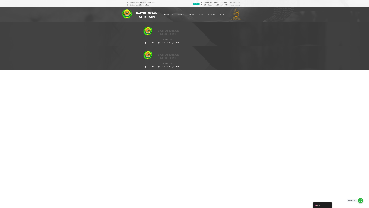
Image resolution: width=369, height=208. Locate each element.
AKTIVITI (201, 14)
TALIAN (221, 14)
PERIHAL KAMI (168, 14)
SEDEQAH (180, 14)
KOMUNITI (191, 14)
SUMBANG (211, 14)
